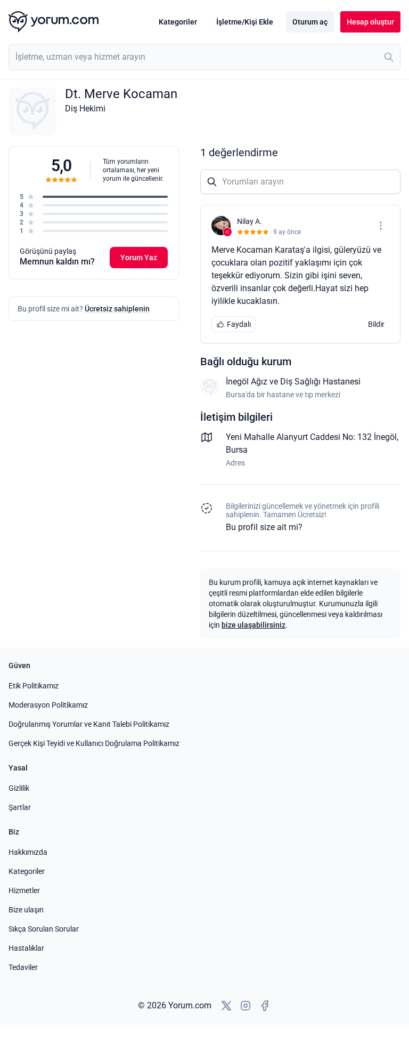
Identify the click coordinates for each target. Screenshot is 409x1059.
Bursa (237, 450)
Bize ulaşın (26, 909)
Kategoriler (178, 22)
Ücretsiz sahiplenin (117, 308)
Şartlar (20, 807)
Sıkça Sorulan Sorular (44, 929)
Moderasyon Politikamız (48, 705)
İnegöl (385, 437)
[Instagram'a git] (245, 1005)
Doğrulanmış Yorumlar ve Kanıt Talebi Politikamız (89, 724)
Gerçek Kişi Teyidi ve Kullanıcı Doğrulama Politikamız (94, 743)
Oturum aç (310, 22)
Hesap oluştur (370, 22)
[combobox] (204, 57)
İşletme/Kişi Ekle (244, 22)
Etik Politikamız (34, 685)
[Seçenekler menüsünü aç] (380, 225)
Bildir (376, 324)
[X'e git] (226, 1005)
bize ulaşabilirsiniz (253, 625)
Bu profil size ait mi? (264, 527)
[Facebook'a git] (264, 1005)
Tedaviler (23, 967)
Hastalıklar (26, 948)
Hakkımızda (28, 852)
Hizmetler (24, 890)
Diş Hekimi (85, 108)
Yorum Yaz (138, 257)
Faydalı (239, 324)
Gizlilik (19, 788)
